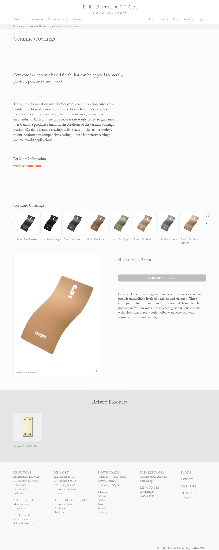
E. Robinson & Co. (65, 481)
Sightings (103, 512)
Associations (147, 496)
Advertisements (107, 481)
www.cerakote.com (27, 166)
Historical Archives (65, 504)
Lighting (18, 493)
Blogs (101, 504)
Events (164, 19)
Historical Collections (25, 481)
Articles (102, 496)
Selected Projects (23, 523)
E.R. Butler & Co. (64, 476)
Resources (150, 487)
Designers (36, 19)
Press (176, 19)
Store (151, 19)
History (77, 19)
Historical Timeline (65, 489)
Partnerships (147, 492)
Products (20, 19)
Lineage (58, 493)
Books (101, 508)
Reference (60, 512)
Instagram (186, 497)
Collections (19, 485)
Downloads (109, 472)
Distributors (152, 472)
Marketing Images (108, 485)
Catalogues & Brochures (112, 476)
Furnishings (20, 489)
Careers (188, 486)
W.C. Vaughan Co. (65, 485)
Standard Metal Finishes (25, 446)
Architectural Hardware (37, 26)
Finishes (56, 26)
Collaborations (21, 519)
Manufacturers (57, 19)
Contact (189, 19)
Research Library (70, 500)
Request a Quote (162, 278)
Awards (102, 500)
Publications (61, 508)
